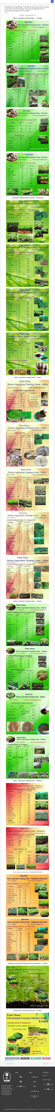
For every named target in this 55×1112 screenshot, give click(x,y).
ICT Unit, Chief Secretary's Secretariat (48, 1085)
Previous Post (9, 1063)
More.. (10, 1094)
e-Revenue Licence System (34, 1096)
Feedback (45, 1075)
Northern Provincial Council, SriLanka (43, 1109)
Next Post (46, 1063)
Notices (6, 13)
